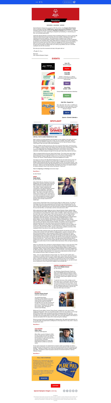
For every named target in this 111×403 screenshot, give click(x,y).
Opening (40, 168)
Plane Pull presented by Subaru (43, 362)
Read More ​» (36, 171)
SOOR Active (50, 29)
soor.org (53, 391)
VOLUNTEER (56, 25)
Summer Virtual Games (70, 28)
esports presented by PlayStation (63, 29)
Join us (67, 112)
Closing (47, 168)
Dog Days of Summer (58, 30)
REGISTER (44, 378)
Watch (67, 83)
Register (67, 68)
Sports (64, 117)
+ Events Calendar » (72, 117)
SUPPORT (62, 25)
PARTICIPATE (50, 25)
